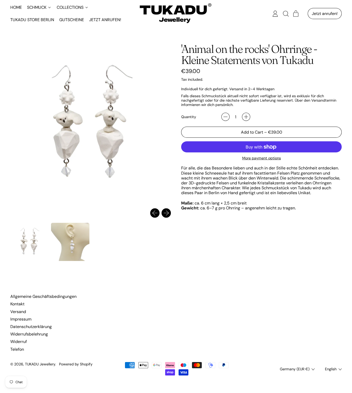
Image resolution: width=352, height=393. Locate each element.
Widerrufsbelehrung (29, 334)
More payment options (261, 158)
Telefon (17, 349)
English (331, 369)
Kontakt (17, 304)
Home (16, 7)
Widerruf (18, 341)
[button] (285, 13)
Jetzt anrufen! (105, 19)
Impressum (20, 319)
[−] (225, 117)
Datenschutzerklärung (31, 326)
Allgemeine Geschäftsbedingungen (43, 296)
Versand (18, 311)
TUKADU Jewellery (40, 364)
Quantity (188, 117)
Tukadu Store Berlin (32, 19)
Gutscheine (71, 19)
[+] (246, 117)
